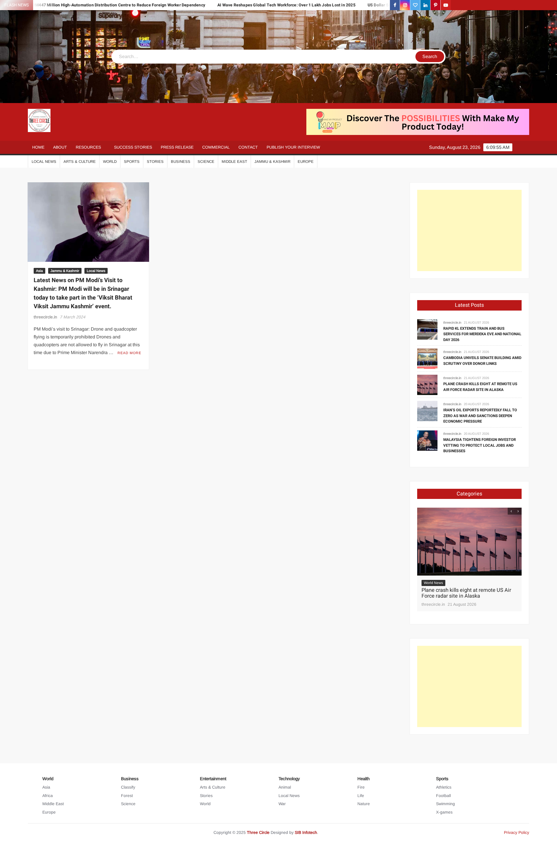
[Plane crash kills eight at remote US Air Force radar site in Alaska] (427, 384)
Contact (248, 147)
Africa (47, 795)
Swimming (445, 803)
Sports (132, 161)
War (282, 803)
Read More (129, 353)
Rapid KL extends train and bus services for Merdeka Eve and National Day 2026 (482, 334)
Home (38, 147)
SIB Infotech (306, 832)
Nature (363, 803)
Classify (128, 787)
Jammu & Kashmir (272, 161)
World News (433, 583)
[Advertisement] (469, 230)
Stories (155, 161)
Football (443, 795)
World (110, 161)
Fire (361, 787)
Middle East (234, 161)
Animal (284, 787)
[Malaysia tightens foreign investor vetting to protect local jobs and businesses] (427, 440)
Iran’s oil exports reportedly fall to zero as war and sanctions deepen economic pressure (480, 415)
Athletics (443, 787)
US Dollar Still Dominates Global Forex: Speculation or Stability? (387, 5)
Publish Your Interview (293, 147)
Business (180, 161)
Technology (289, 778)
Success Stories (133, 147)
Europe (306, 161)
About (60, 147)
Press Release (177, 147)
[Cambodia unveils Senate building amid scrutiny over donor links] (427, 358)
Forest (127, 795)
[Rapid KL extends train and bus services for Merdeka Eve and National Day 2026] (427, 329)
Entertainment (213, 778)
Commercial (216, 147)
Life (360, 795)
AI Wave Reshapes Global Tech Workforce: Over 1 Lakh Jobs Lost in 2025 (245, 5)
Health (363, 778)
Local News (44, 161)
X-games (444, 812)
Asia (39, 271)
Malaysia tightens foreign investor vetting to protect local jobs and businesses (479, 445)
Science (206, 161)
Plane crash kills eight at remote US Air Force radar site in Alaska (480, 386)
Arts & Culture (80, 161)
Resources (88, 147)
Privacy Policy (516, 832)
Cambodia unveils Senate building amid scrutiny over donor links (482, 360)
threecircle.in (45, 317)
